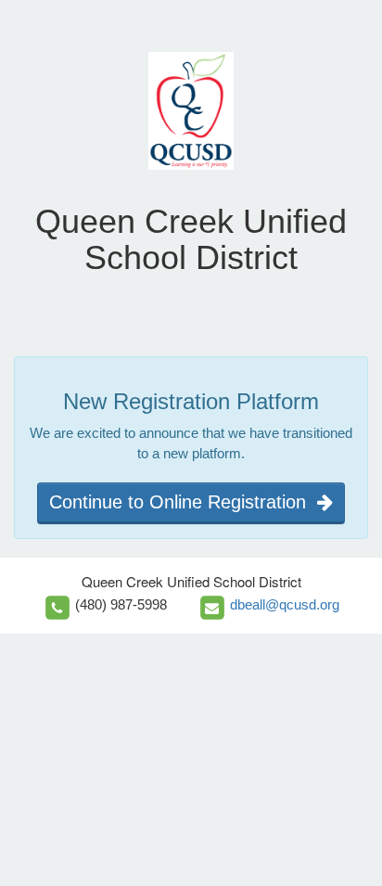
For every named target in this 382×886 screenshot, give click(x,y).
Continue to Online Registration (183, 502)
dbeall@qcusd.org (284, 604)
